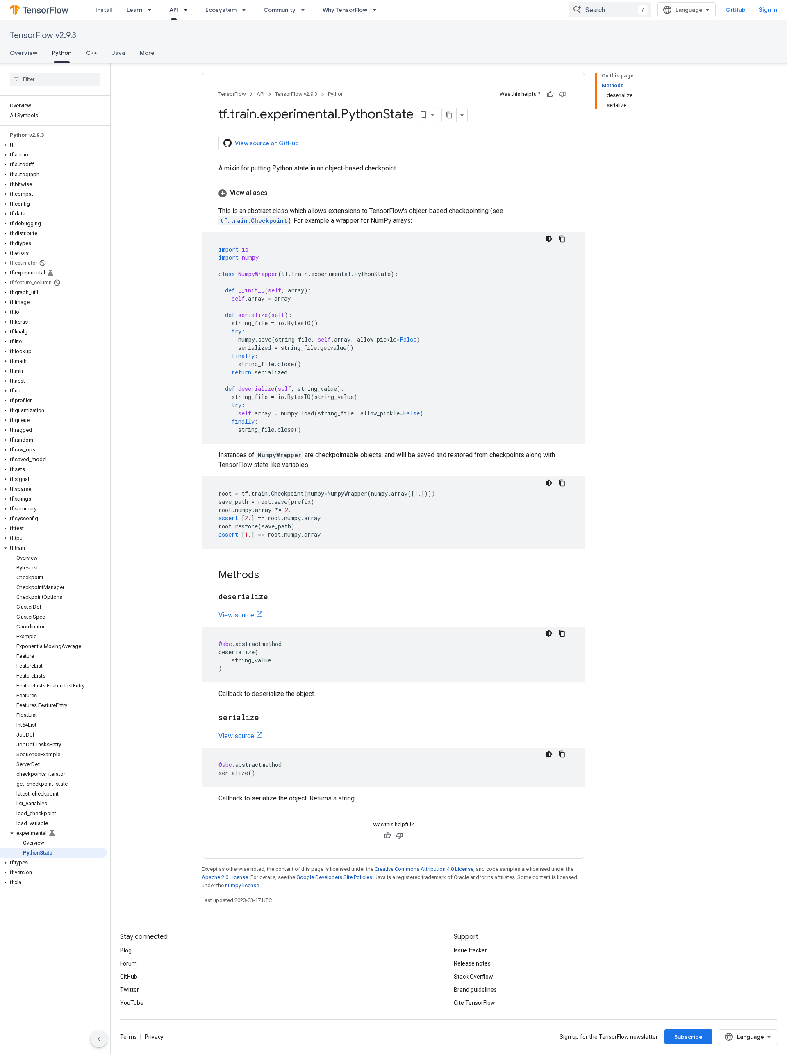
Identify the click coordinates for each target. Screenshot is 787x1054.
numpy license (242, 885)
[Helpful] (550, 94)
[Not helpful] (562, 94)
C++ (91, 53)
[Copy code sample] (562, 238)
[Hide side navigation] (99, 1039)
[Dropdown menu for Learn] (152, 10)
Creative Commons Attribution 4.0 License (424, 869)
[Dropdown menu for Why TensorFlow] (377, 10)
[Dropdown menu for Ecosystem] (246, 10)
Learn (134, 10)
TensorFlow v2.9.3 (43, 35)
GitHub (736, 10)
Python (61, 53)
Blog (126, 950)
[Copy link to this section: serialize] (267, 718)
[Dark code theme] (548, 238)
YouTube (131, 1003)
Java (118, 53)
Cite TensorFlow (474, 1003)
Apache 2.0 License (225, 877)
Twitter (129, 989)
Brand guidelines (475, 989)
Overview (23, 53)
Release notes (472, 963)
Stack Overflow (473, 976)
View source (236, 615)
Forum (128, 963)
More (147, 53)
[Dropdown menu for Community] (305, 10)
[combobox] (610, 9)
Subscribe (688, 1036)
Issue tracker (470, 950)
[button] (53, 145)
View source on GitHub (267, 143)
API (173, 10)
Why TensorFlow (345, 10)
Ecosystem (221, 10)
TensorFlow (232, 94)
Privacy (154, 1037)
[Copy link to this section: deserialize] (276, 597)
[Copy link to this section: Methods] (267, 575)
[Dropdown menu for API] (188, 10)
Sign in (768, 10)
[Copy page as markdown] (449, 115)
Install (104, 10)
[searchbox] (55, 79)
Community (280, 10)
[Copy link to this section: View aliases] (276, 193)
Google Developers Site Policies (334, 877)
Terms (128, 1037)
